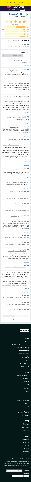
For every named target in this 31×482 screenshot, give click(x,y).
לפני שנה (8, 117)
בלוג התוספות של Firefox (20, 344)
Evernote (22, 16)
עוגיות (21, 458)
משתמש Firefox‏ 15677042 (18, 304)
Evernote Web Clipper (17, 14)
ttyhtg (17, 127)
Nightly (26, 403)
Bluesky (26, 448)
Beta (27, 406)
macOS (26, 382)
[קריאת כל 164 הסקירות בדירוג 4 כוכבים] (15, 29)
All (28, 394)
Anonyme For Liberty (20, 251)
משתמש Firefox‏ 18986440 (18, 198)
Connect (26, 424)
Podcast (26, 452)
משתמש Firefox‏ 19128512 (19, 170)
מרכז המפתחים (24, 351)
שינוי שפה (26, 470)
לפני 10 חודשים (8, 96)
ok (18, 83)
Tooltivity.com (15, 272)
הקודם (22, 316)
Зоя (18, 204)
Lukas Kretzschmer (13, 145)
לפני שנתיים (8, 210)
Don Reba (16, 101)
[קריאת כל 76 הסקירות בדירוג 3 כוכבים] (15, 31)
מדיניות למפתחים (23, 354)
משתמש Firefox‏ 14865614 (19, 267)
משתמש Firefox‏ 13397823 (19, 237)
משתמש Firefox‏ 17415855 (19, 182)
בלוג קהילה (25, 357)
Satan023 (16, 221)
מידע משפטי (14, 458)
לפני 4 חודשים (7, 71)
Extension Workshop (22, 347)
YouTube (26, 442)
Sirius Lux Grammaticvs (19, 46)
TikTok (26, 445)
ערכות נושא (15, 9)
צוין (22, 461)
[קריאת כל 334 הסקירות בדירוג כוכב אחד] (15, 36)
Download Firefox (22, 375)
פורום (27, 360)
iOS (28, 385)
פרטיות (27, 458)
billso (17, 309)
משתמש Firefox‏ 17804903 (18, 210)
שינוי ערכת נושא (25, 473)
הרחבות (22, 9)
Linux (27, 391)
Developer (25, 430)
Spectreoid (15, 96)
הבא (8, 316)
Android (26, 388)
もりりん (16, 191)
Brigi (17, 60)
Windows (26, 378)
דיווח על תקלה (24, 363)
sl (18, 216)
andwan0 (16, 139)
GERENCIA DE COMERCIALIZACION (16, 297)
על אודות (26, 341)
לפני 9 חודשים (13, 83)
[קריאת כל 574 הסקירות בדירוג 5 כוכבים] (15, 27)
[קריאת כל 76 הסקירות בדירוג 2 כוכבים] (15, 34)
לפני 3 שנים (10, 46)
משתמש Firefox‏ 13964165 (19, 244)
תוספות (26, 338)
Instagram (25, 439)
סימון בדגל (26, 65)
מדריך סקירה (25, 366)
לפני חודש (13, 60)
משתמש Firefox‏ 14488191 (19, 117)
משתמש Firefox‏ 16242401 (19, 71)
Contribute (25, 427)
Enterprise (25, 415)
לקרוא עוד (26, 161)
